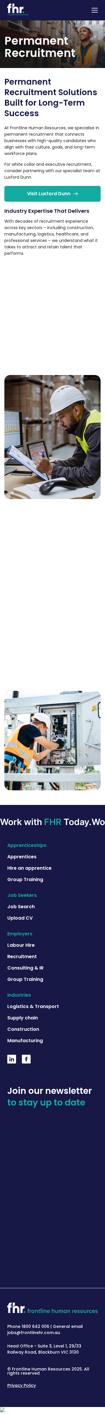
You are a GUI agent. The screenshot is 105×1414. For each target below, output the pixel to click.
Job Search (21, 906)
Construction (23, 1029)
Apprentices (21, 856)
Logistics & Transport (33, 1006)
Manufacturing (25, 1040)
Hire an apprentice (29, 868)
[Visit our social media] (11, 1062)
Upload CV (20, 918)
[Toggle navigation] (95, 10)
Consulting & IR (25, 968)
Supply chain (22, 1017)
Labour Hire (21, 945)
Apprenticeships (26, 845)
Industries (19, 995)
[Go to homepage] (18, 10)
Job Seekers (22, 895)
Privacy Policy (21, 1385)
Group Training (25, 879)
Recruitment (22, 956)
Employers (19, 933)
